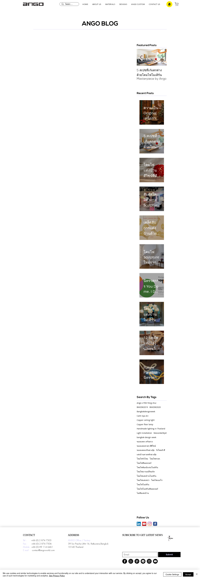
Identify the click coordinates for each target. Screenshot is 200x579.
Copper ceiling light (146, 420)
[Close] (196, 574)
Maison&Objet (160, 433)
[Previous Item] (141, 57)
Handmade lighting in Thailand (151, 428)
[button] (97, 4)
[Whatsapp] (130, 561)
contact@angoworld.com (43, 550)
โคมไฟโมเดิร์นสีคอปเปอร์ (147, 489)
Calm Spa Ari (142, 416)
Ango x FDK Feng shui (146, 403)
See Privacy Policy (57, 575)
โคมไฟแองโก (156, 480)
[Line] (143, 561)
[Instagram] (150, 524)
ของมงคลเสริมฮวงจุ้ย (145, 450)
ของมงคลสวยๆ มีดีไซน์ (146, 446)
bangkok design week (146, 437)
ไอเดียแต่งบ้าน (143, 493)
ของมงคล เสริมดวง (145, 441)
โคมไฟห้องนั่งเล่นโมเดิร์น (147, 467)
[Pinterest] (137, 561)
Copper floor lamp (145, 424)
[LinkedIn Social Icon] (139, 524)
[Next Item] (162, 57)
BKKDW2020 (155, 407)
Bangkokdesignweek (146, 411)
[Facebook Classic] (155, 524)
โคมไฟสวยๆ (155, 458)
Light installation (144, 433)
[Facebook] (124, 561)
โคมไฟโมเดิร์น (143, 484)
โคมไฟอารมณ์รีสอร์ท (146, 471)
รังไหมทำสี (160, 450)
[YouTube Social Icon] (144, 524)
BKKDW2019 (142, 407)
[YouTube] (155, 561)
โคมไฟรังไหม (142, 458)
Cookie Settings (172, 574)
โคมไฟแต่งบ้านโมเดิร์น (146, 476)
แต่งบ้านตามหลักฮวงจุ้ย (146, 454)
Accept (188, 574)
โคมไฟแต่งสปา (143, 480)
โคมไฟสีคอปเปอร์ (144, 463)
